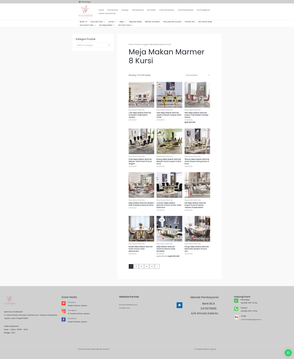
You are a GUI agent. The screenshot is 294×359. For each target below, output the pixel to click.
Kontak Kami (112, 10)
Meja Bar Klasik (135, 21)
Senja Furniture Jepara (77, 305)
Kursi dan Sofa (97, 21)
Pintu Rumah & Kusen (172, 21)
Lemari (111, 21)
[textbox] (92, 45)
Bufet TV (83, 21)
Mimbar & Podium (152, 21)
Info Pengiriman (203, 10)
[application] (104, 21)
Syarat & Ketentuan (107, 13)
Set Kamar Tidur (86, 25)
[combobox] (93, 45)
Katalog (125, 10)
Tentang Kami (138, 10)
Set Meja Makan (106, 25)
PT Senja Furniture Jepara (78, 313)
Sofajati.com (124, 308)
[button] (288, 352)
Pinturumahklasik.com (128, 304)
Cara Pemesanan (166, 10)
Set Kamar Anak (205, 21)
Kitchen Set (190, 21)
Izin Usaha (151, 10)
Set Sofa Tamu (124, 25)
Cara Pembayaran (185, 10)
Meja (122, 21)
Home (101, 10)
